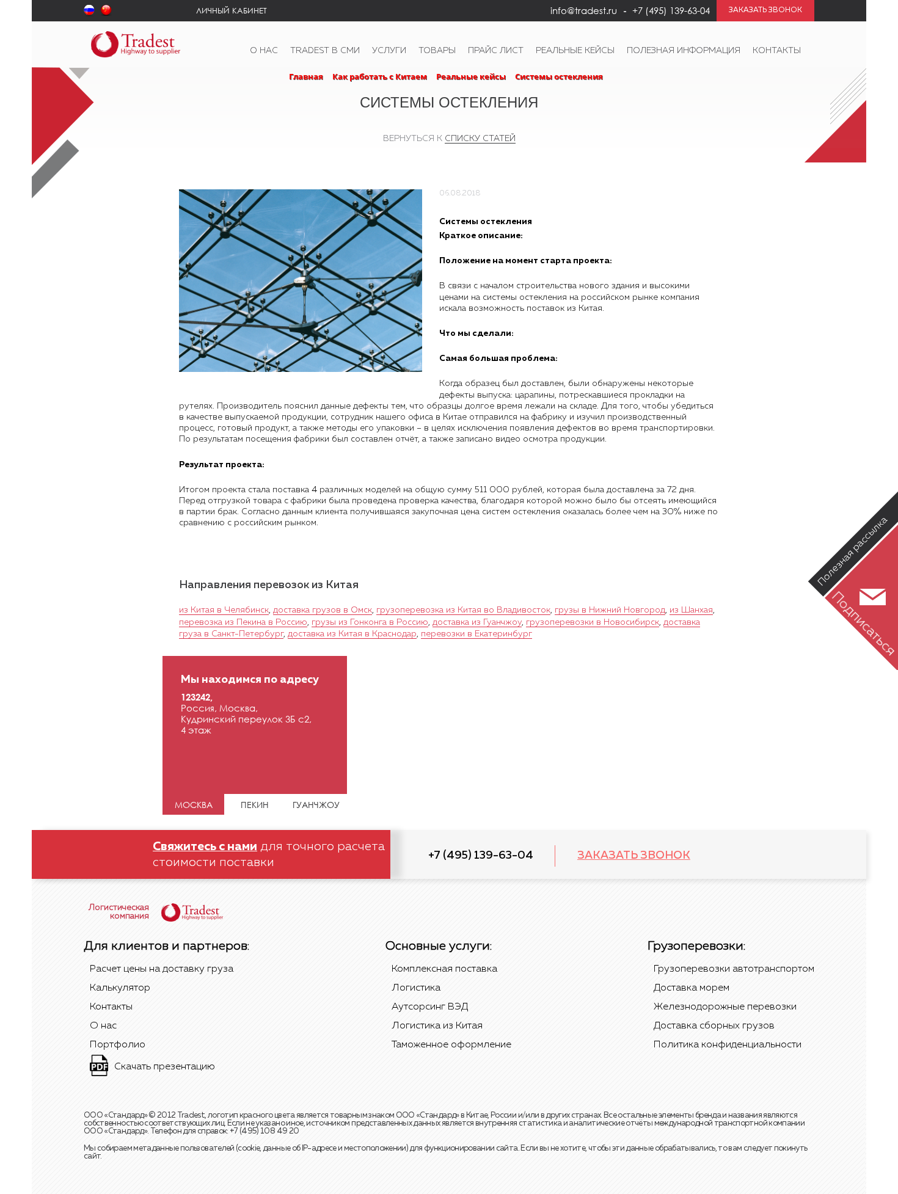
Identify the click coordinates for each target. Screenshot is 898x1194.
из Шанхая (691, 610)
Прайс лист (496, 50)
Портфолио (117, 1045)
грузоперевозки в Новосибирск (592, 622)
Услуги (389, 50)
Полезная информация (683, 50)
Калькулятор (120, 988)
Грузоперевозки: (696, 946)
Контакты (777, 50)
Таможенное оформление (451, 1045)
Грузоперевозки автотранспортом (734, 969)
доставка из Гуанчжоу (477, 622)
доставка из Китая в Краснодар (352, 634)
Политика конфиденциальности (727, 1045)
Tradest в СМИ (325, 50)
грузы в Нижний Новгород (610, 610)
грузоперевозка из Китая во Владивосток (463, 610)
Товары (437, 50)
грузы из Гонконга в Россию (370, 622)
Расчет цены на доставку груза (161, 969)
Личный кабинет (231, 10)
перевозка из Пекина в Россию (243, 622)
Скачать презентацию (164, 1067)
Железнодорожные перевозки (725, 1007)
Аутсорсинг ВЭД (430, 1007)
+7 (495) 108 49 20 (264, 1131)
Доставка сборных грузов (714, 1026)
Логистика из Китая (437, 1026)
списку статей (480, 138)
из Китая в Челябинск (224, 610)
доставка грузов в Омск (322, 610)
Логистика (416, 988)
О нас (264, 50)
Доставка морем (691, 988)
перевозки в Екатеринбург (476, 634)
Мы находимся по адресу (250, 679)
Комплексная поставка (444, 969)
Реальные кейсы (575, 50)
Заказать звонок (633, 855)
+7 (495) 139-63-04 (480, 855)
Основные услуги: (438, 946)
